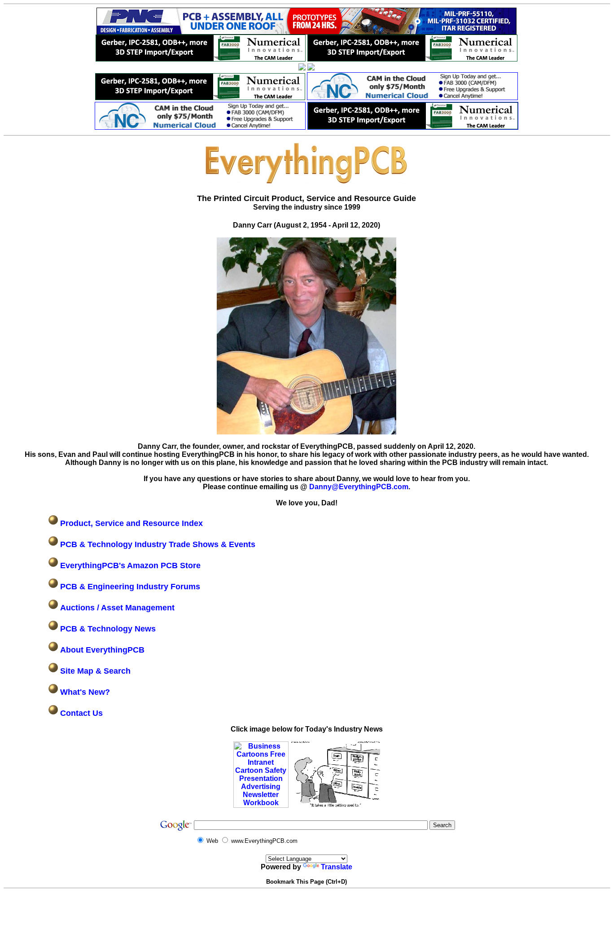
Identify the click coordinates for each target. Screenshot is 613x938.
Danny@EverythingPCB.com (358, 487)
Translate (336, 867)
